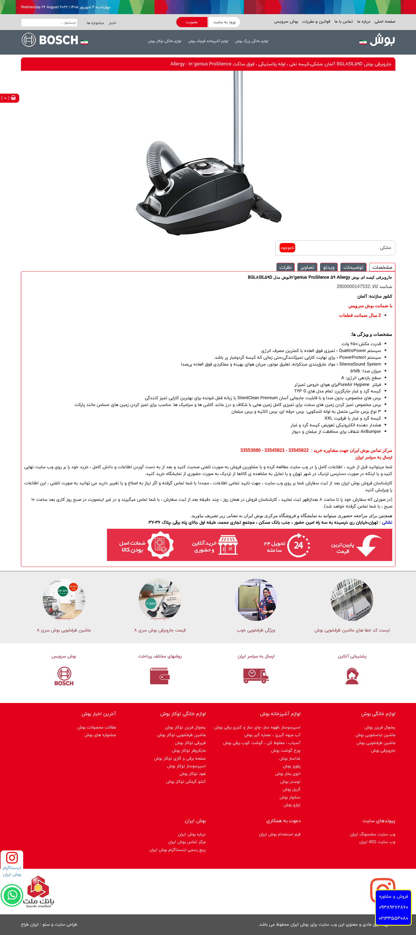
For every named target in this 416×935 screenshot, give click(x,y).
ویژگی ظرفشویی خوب (256, 630)
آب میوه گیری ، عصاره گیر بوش (272, 734)
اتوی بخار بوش (288, 773)
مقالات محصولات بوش (96, 727)
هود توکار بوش (192, 773)
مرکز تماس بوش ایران (187, 841)
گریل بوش (292, 789)
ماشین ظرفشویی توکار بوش (181, 734)
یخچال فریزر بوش (379, 727)
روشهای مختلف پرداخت (160, 656)
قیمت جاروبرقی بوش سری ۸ (160, 630)
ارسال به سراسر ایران (256, 656)
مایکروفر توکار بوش (189, 750)
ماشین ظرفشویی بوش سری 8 (64, 630)
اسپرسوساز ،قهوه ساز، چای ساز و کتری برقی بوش (257, 727)
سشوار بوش (290, 797)
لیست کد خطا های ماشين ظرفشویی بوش (352, 630)
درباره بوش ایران (192, 834)
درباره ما (363, 21)
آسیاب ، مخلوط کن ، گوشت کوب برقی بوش (262, 742)
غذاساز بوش (290, 758)
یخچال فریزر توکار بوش (185, 727)
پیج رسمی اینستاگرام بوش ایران (177, 849)
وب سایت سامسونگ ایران (372, 834)
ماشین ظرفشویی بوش (376, 742)
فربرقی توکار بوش (190, 742)
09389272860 (393, 907)
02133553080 (393, 918)
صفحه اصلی (384, 21)
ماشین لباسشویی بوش (375, 734)
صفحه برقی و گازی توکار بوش (180, 758)
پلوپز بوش (292, 766)
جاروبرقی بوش (383, 750)
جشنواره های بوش (100, 734)
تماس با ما (343, 21)
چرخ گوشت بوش (286, 750)
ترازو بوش (292, 804)
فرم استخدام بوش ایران (280, 834)
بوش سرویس (286, 21)
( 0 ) (6, 98)
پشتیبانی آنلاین (352, 656)
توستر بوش (290, 781)
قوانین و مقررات (315, 21)
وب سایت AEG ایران (377, 841)
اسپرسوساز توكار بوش (186, 766)
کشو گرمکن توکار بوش (186, 781)
